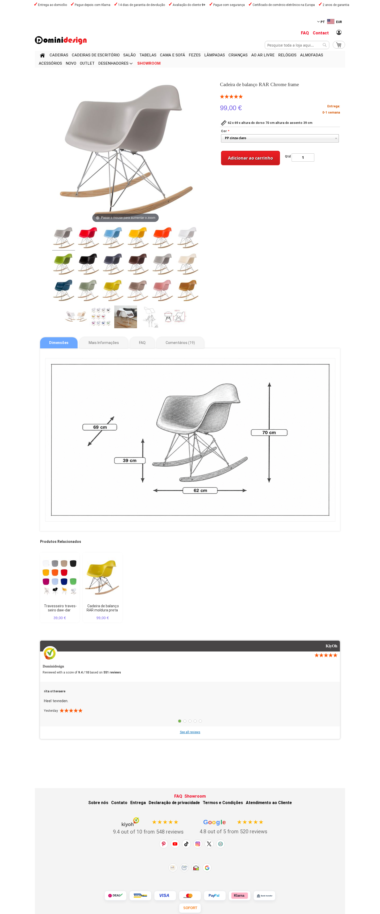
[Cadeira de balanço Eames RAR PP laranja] (162, 238)
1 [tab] (179, 721)
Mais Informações (104, 343)
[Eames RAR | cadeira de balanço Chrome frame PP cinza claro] (63, 238)
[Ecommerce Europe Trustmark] (184, 867)
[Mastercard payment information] (190, 896)
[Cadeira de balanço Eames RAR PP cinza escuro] (113, 265)
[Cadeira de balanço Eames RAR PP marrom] (138, 265)
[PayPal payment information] (215, 896)
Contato (119, 802)
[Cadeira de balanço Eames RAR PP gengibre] (187, 291)
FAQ (305, 33)
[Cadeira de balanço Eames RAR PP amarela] (138, 238)
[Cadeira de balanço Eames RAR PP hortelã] (88, 291)
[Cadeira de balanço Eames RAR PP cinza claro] (162, 265)
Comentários (180, 343)
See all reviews (190, 732)
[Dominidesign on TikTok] (186, 844)
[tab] (59, 342)
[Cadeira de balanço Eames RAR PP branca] (187, 238)
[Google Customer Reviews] (207, 867)
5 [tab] (200, 721)
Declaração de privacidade (174, 802)
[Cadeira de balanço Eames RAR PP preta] (88, 265)
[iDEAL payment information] (115, 896)
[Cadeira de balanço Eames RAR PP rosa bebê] (162, 291)
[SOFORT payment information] (190, 908)
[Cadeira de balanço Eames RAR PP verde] (63, 265)
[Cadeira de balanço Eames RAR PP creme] (187, 265)
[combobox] (297, 45)
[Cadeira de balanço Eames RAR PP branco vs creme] (76, 317)
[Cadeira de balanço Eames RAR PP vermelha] (88, 238)
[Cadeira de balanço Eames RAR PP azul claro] (113, 238)
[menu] (190, 59)
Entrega (138, 802)
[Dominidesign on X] (209, 844)
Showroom (195, 796)
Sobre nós (98, 802)
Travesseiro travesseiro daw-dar (60, 608)
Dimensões (59, 343)
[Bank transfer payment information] (264, 896)
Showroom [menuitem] (149, 63)
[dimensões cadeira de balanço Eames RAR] (175, 317)
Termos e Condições (223, 802)
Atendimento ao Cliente (269, 802)
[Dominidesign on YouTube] (175, 844)
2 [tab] (184, 721)
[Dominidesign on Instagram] (197, 844)
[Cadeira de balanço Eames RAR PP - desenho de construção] (150, 318)
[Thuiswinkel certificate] (195, 867)
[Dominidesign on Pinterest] (163, 844)
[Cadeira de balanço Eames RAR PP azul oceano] (63, 291)
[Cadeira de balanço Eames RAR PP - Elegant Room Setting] (125, 317)
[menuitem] (59, 55)
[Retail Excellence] (173, 867)
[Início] (42, 56)
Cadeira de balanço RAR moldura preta (103, 608)
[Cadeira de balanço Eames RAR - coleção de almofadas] (100, 317)
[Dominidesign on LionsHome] (220, 844)
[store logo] (61, 40)
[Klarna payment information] (240, 896)
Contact (321, 33)
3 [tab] (190, 721)
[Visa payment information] (165, 896)
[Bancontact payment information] (140, 896)
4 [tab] (195, 721)
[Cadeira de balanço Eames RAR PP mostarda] (113, 291)
